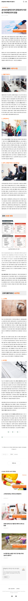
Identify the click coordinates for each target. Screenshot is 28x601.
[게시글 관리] (7, 454)
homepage (12, 596)
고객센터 (17, 588)
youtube (16, 596)
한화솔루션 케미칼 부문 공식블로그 (11, 569)
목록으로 (14, 463)
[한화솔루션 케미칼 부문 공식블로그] (8, 1)
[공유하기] (5, 454)
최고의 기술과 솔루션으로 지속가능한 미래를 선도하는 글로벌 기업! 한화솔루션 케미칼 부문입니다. (11, 573)
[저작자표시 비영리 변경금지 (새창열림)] (16, 454)
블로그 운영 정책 (11, 588)
